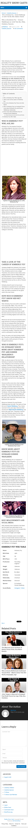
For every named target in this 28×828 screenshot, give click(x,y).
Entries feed (7, 807)
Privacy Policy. (5, 823)
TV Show (6, 792)
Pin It (3, 623)
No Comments (19, 28)
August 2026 (7, 777)
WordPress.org (8, 812)
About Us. (11, 823)
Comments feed (8, 809)
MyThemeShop (16, 820)
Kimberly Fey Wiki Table (10, 116)
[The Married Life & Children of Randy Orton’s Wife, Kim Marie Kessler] (14, 638)
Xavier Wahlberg (12, 406)
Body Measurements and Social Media (15, 115)
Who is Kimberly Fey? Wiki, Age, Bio (12, 97)
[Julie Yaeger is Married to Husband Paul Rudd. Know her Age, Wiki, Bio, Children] (14, 685)
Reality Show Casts (14, 2)
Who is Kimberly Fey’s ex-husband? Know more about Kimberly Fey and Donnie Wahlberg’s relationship (14, 108)
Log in (6, 805)
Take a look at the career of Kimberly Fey (13, 100)
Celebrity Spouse (6, 28)
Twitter (23, 588)
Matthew (5, 26)
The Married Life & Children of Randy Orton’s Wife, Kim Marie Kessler (12, 649)
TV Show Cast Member (10, 794)
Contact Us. (17, 823)
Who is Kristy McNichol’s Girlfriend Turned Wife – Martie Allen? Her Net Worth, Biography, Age (14, 672)
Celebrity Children (9, 787)
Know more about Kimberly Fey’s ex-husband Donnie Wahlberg (13, 112)
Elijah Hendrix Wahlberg (16, 409)
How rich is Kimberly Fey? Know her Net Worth (14, 103)
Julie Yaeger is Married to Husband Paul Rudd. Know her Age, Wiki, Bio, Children (14, 696)
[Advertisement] (14, 46)
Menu (2, 7)
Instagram (17, 588)
